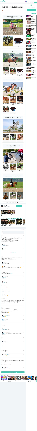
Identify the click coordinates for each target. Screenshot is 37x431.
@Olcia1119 (3, 295)
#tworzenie (18, 218)
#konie (12, 218)
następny (34, 13)
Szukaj (28, 2)
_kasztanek (5, 266)
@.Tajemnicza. (4, 291)
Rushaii (4, 307)
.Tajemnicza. (4, 285)
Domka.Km (4, 272)
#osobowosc (14, 218)
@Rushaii (3, 316)
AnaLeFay (4, 298)
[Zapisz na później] (14, 12)
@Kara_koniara (4, 355)
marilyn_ (4, 235)
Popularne (8, 1)
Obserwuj (7, 12)
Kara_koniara (4, 350)
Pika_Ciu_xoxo (5, 262)
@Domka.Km (4, 277)
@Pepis (3, 249)
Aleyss (3, 337)
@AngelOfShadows (4, 329)
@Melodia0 (3, 368)
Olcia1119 (5, 205)
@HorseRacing (4, 245)
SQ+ (25, 1)
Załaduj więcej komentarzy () (13, 372)
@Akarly (3, 267)
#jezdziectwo (9, 218)
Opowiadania (22, 1)
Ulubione (12, 12)
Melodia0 (4, 359)
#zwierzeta (21, 218)
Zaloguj (31, 2)
